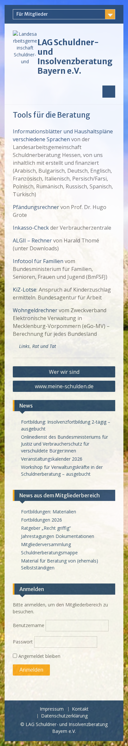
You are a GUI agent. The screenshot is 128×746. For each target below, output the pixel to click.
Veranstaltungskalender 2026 (51, 459)
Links (24, 346)
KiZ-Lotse (24, 289)
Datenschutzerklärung (64, 716)
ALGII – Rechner (32, 240)
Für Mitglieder (32, 14)
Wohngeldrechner (35, 310)
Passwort (23, 642)
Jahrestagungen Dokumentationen (57, 536)
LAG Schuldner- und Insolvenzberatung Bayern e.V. (75, 56)
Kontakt (80, 709)
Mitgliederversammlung (46, 544)
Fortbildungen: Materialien (48, 511)
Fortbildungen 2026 (41, 520)
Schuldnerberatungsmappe (49, 552)
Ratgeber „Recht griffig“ (46, 528)
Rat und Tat (44, 346)
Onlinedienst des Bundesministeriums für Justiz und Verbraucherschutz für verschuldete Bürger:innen (64, 444)
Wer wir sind (64, 371)
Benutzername (28, 625)
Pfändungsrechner (36, 207)
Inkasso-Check (31, 227)
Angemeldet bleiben (38, 656)
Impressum (52, 709)
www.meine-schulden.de (64, 386)
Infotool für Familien (38, 261)
